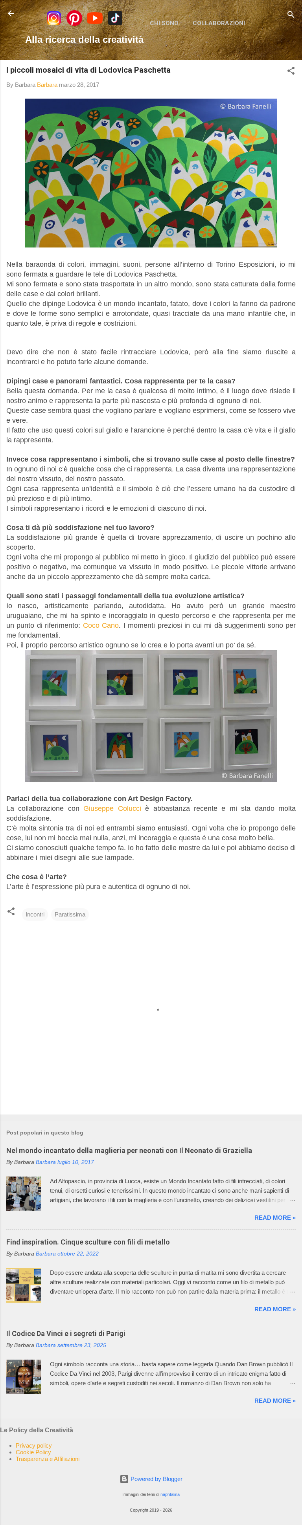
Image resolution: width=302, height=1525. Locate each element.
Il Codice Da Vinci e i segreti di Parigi (65, 1333)
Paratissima (70, 914)
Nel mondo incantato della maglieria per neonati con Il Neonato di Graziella (129, 1150)
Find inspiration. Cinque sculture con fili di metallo (88, 1242)
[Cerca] (291, 16)
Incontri (35, 914)
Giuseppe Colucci (112, 808)
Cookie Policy (33, 1452)
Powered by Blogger (155, 1479)
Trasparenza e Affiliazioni (47, 1458)
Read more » (275, 1217)
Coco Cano (101, 625)
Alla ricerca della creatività (84, 39)
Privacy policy (34, 1445)
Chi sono (164, 23)
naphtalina (170, 1494)
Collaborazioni (219, 23)
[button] (291, 72)
